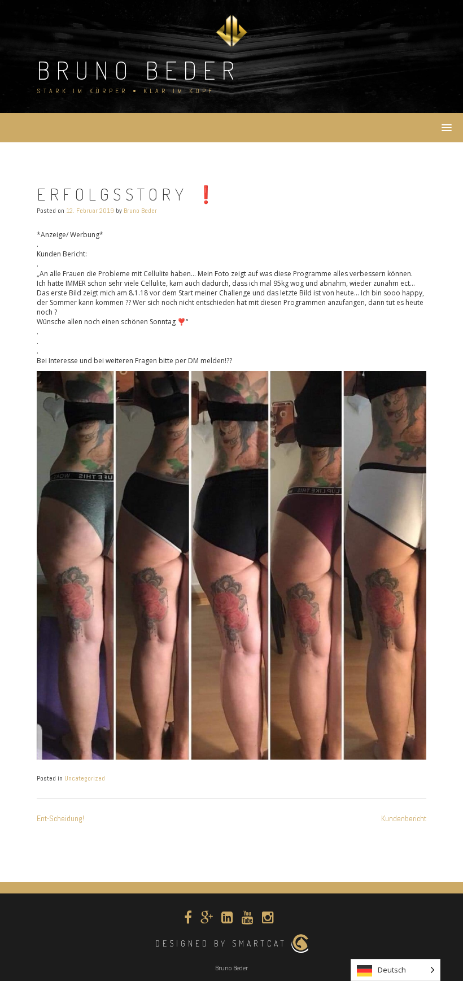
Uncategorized (84, 778)
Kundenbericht (403, 818)
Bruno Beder (139, 69)
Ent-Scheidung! (60, 818)
